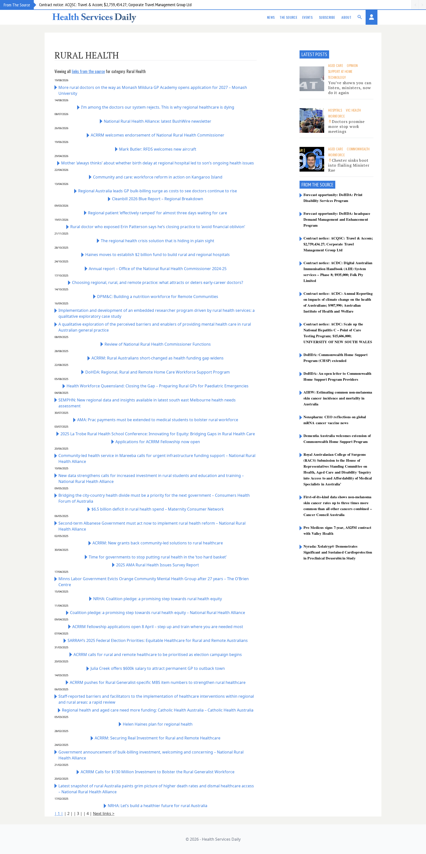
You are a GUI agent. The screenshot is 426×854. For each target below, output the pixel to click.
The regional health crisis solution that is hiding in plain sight (157, 240)
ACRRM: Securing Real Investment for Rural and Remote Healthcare (157, 738)
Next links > (103, 813)
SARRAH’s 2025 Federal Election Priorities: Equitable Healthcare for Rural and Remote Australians (158, 640)
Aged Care (335, 65)
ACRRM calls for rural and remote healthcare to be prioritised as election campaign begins (157, 654)
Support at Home (340, 71)
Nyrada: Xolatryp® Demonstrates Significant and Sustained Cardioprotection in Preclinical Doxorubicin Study (337, 552)
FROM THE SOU (314, 184)
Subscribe (327, 17)
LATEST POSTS (314, 54)
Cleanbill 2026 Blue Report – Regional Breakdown (157, 198)
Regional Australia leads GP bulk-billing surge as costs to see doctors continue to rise (157, 191)
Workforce (336, 116)
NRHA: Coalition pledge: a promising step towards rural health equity (157, 598)
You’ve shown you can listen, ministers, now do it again (350, 87)
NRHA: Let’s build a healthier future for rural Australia (157, 805)
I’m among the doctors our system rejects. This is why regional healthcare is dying (157, 107)
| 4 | (87, 813)
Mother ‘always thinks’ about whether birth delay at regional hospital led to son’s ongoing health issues (157, 163)
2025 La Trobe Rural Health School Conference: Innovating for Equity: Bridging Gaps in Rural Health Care (157, 434)
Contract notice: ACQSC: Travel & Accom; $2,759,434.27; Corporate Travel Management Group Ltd (115, 4)
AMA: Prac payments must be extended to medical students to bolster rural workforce (157, 419)
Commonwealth (358, 148)
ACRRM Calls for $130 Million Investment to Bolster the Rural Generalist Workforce (157, 772)
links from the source (88, 71)
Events (307, 17)
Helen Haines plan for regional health (158, 724)
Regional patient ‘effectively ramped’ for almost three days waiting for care (157, 213)
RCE (330, 184)
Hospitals (335, 110)
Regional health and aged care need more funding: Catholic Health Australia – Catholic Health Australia (157, 710)
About (346, 17)
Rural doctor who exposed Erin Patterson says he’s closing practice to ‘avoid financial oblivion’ (157, 226)
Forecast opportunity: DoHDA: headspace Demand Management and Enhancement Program (337, 219)
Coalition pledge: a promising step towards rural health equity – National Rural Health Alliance (157, 612)
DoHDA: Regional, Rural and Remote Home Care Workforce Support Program (157, 372)
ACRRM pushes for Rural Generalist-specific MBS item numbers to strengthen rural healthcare (158, 682)
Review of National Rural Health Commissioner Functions (158, 344)
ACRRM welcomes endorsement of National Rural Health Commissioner (157, 135)
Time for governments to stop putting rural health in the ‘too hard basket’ (158, 557)
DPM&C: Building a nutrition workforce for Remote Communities (157, 296)
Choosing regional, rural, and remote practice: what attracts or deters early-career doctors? (157, 282)
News (271, 17)
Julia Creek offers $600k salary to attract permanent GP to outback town (157, 668)
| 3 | (78, 813)
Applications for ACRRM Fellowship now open (157, 441)
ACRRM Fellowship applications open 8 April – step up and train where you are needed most (157, 626)
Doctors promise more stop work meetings (346, 126)
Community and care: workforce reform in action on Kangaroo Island (157, 177)
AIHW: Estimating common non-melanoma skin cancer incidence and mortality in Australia (337, 398)
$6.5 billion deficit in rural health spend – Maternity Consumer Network (157, 509)
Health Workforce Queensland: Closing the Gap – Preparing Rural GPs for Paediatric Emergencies (157, 386)
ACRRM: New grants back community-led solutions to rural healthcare (157, 543)
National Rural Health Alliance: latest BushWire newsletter (157, 121)
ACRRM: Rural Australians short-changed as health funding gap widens (157, 358)
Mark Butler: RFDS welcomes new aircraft (157, 149)
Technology (337, 77)
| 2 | (68, 813)
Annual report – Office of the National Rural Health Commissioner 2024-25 (158, 268)
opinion (352, 65)
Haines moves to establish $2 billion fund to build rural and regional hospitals (157, 254)
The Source (288, 17)
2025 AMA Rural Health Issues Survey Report (157, 565)
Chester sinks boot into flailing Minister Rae (349, 165)
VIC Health (353, 110)
